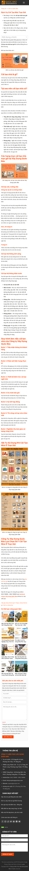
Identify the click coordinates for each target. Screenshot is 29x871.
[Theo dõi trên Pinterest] (13, 821)
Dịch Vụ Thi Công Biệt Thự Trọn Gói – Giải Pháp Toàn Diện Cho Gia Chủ (21, 626)
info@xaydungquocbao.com (15, 780)
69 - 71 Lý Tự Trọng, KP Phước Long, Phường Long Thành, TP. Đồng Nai (15, 767)
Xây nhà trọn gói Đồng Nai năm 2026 (11, 797)
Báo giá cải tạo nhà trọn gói (8, 602)
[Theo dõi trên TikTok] (8, 821)
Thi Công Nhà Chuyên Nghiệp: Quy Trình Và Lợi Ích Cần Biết (8, 641)
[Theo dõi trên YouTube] (19, 821)
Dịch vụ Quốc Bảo (13, 8)
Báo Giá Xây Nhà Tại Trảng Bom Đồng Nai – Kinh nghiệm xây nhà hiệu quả (21, 659)
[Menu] (24, 3)
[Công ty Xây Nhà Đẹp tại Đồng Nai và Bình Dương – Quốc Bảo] (11, 2)
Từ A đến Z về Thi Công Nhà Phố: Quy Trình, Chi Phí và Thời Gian (21, 642)
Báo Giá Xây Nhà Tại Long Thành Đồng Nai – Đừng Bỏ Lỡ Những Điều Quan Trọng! (8, 676)
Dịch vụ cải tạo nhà (8, 605)
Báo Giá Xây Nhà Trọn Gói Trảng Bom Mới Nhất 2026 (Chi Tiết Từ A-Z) (8, 626)
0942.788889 (13, 777)
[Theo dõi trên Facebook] (2, 821)
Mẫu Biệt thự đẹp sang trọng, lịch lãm (11, 808)
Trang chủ (3, 8)
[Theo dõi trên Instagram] (5, 821)
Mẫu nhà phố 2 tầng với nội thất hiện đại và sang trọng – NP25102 (20, 676)
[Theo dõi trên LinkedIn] (16, 821)
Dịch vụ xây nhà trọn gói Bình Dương (11, 800)
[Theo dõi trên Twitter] (11, 821)
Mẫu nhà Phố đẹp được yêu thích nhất (12, 812)
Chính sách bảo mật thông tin (9, 817)
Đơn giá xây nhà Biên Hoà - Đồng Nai (11, 804)
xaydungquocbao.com (14, 783)
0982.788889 (21, 777)
